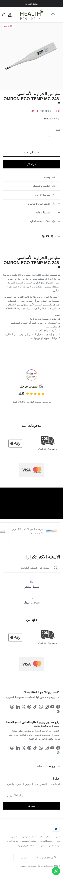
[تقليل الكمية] (57, 137)
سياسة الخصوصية (29, 841)
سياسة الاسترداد (46, 841)
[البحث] (51, 15)
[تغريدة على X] (52, 236)
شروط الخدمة (12, 841)
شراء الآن (32, 164)
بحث (58, 841)
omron (47, 118)
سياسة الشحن (54, 845)
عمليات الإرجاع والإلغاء (25, 845)
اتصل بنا (57, 837)
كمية (57, 129)
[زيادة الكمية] (43, 137)
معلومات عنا (45, 837)
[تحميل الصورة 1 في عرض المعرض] (31, 56)
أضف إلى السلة (31, 152)
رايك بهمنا (14, 837)
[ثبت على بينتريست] (43, 236)
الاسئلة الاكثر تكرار (29, 837)
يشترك (31, 806)
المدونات (41, 845)
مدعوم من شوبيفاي (28, 866)
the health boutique (46, 866)
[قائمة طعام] (59, 15)
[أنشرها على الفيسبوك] (47, 236)
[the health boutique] (31, 15)
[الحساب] (11, 15)
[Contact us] (56, 871)
